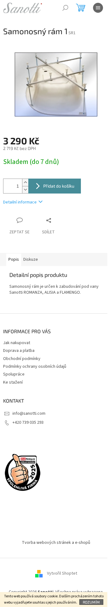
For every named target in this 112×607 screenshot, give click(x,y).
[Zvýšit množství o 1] (25, 182)
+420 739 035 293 (28, 422)
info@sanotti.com (28, 413)
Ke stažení (13, 382)
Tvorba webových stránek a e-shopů (56, 542)
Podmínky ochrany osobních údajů (34, 366)
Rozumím (91, 602)
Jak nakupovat (16, 343)
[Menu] (98, 8)
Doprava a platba (19, 351)
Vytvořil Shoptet (62, 573)
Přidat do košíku (58, 186)
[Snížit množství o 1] (25, 189)
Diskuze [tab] (30, 259)
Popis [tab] (13, 259)
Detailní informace (20, 202)
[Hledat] (65, 8)
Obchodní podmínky (21, 359)
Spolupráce (14, 374)
